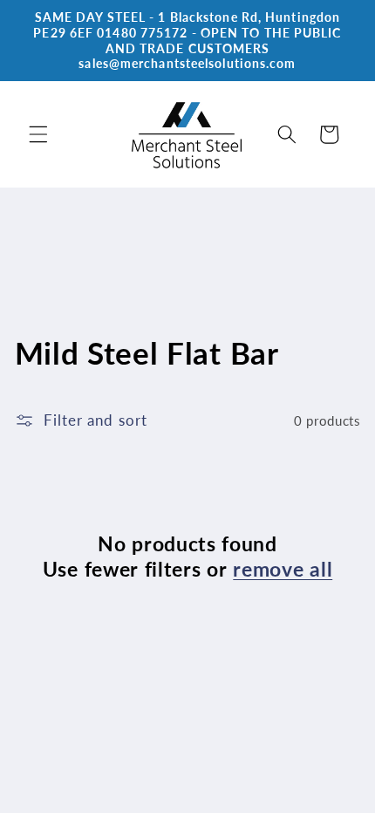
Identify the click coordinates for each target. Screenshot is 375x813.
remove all (282, 569)
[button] (38, 134)
